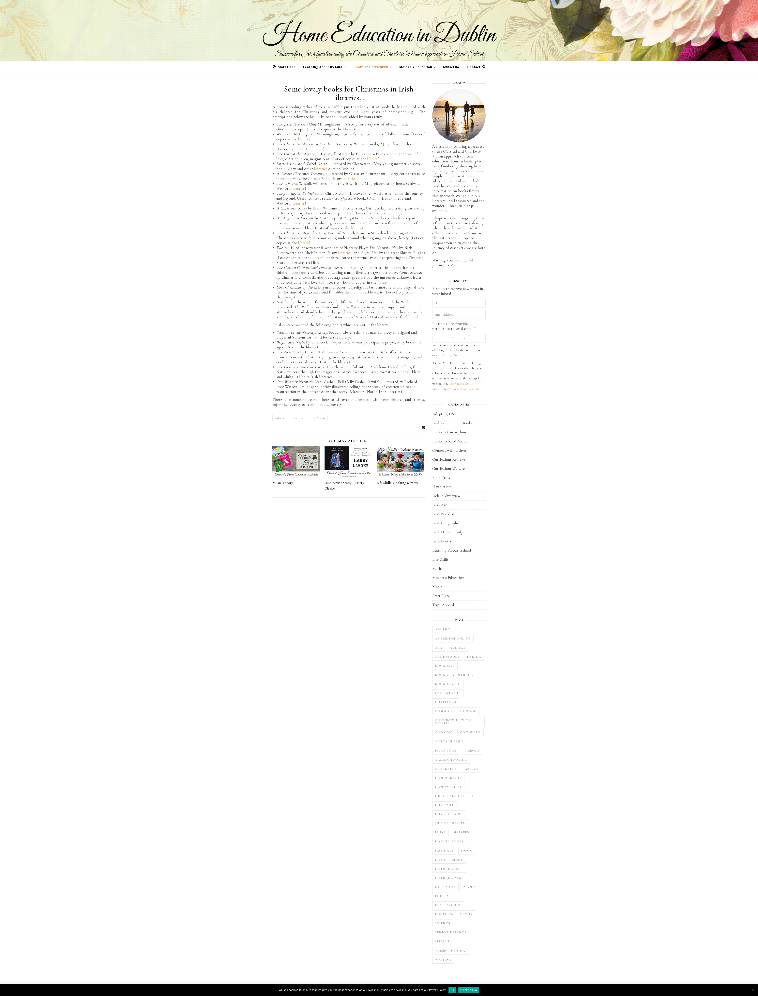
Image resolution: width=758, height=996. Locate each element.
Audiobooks (447, 656)
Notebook (445, 887)
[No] (753, 990)
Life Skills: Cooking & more (397, 482)
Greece (471, 769)
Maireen (461, 832)
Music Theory (282, 482)
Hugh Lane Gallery (454, 796)
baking (474, 656)
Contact (473, 67)
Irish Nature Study (447, 532)
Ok (452, 989)
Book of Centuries (454, 675)
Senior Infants (450, 932)
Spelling (443, 941)
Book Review (448, 684)
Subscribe (451, 67)
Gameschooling (451, 759)
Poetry (442, 896)
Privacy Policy (452, 355)
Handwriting (449, 787)
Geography (446, 769)
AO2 (438, 647)
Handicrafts (442, 486)
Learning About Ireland (322, 67)
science (442, 923)
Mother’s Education (415, 67)
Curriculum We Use (448, 468)
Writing (443, 959)
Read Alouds (317, 418)
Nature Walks (449, 878)
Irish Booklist (443, 514)
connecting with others (453, 722)
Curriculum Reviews (448, 459)
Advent (279, 418)
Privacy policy (468, 989)
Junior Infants (451, 823)
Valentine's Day (451, 950)
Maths (437, 568)
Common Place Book (456, 711)
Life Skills (440, 559)
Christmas (296, 418)
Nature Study (449, 869)
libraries (321, 168)
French (472, 750)
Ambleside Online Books (452, 423)
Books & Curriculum (370, 67)
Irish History (449, 814)
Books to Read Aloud (450, 441)
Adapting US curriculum (452, 414)
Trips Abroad (443, 605)
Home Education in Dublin (379, 35)
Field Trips (441, 477)
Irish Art (439, 505)
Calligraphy (448, 693)
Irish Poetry (442, 541)
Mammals (444, 850)
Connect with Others (449, 450)
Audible (458, 647)
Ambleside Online (453, 638)
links (440, 832)
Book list (445, 666)
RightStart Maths (453, 914)
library (348, 129)
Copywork (470, 732)
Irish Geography (445, 523)
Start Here (287, 67)
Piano (469, 887)
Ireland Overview (446, 495)
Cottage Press (449, 741)
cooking (444, 732)
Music (437, 586)
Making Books (449, 841)
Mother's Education (448, 577)
